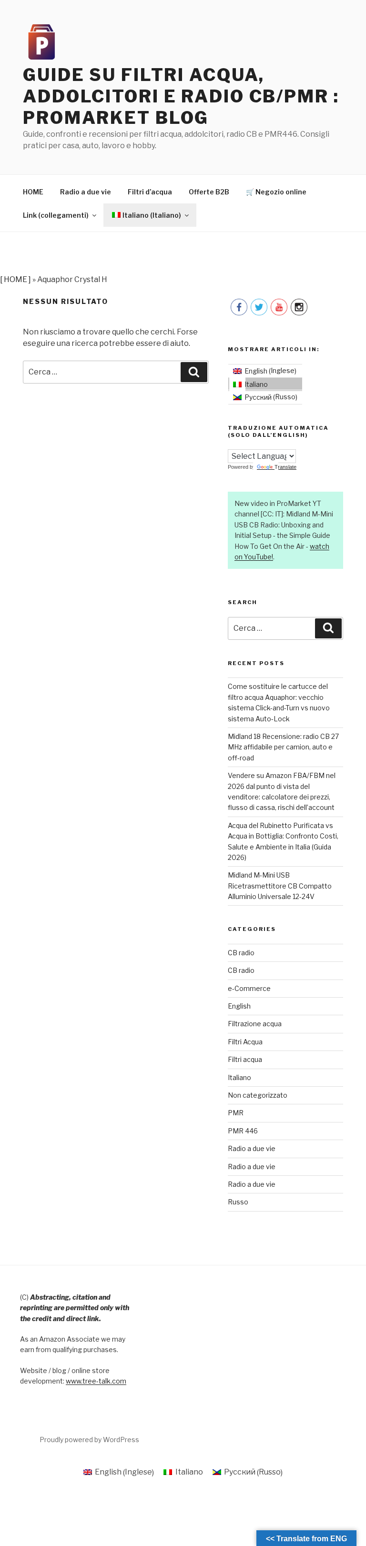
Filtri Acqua (245, 1042)
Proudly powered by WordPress (89, 1439)
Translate (285, 467)
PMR (236, 1113)
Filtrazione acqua (255, 1024)
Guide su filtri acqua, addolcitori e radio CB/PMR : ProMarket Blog (181, 96)
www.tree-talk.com (96, 1381)
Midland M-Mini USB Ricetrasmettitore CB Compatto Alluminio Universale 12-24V (280, 885)
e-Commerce (249, 988)
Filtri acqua (245, 1059)
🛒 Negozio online (276, 192)
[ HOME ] (15, 279)
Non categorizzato (257, 1095)
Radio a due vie (85, 192)
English (239, 1006)
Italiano (239, 1077)
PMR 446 (243, 1131)
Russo (238, 1202)
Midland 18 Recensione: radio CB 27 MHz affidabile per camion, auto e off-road (283, 747)
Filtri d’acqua (150, 192)
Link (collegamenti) (56, 215)
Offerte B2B (209, 192)
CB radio (241, 953)
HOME (33, 192)
